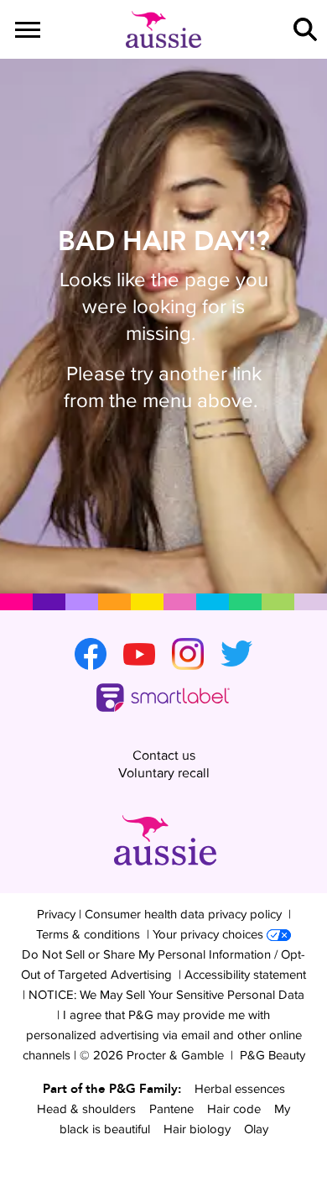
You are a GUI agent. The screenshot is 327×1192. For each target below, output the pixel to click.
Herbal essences (240, 1088)
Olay (256, 1128)
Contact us (163, 755)
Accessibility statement (245, 974)
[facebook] (90, 654)
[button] (305, 29)
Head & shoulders (86, 1108)
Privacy (56, 914)
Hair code (234, 1108)
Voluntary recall (164, 773)
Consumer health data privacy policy (183, 914)
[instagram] (188, 654)
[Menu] (27, 30)
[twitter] (236, 653)
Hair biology (197, 1128)
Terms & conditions (88, 934)
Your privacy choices (208, 934)
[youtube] (139, 654)
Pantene (171, 1108)
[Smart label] (163, 698)
